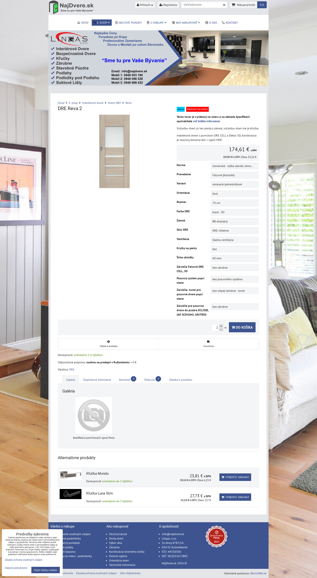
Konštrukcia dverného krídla (126, 551)
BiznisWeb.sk (259, 573)
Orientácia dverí (119, 560)
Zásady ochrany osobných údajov (96, 573)
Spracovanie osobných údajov (72, 534)
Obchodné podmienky (67, 538)
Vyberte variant (236, 477)
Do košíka (244, 327)
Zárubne (114, 547)
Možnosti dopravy (64, 551)
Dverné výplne (118, 556)
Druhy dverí (116, 538)
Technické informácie (122, 565)
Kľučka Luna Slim (99, 493)
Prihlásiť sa (146, 5)
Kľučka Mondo (97, 473)
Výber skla (115, 543)
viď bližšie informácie (206, 121)
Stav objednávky (130, 573)
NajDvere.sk (169, 563)
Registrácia (170, 5)
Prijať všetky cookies (45, 570)
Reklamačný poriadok (66, 543)
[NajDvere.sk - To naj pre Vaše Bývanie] (158, 84)
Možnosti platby (63, 547)
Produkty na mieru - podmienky (72, 556)
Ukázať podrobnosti (16, 568)
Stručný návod (118, 534)
